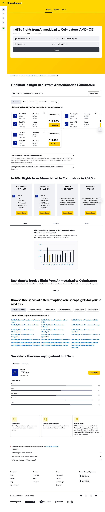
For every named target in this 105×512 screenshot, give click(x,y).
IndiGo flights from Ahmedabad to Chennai (25, 339)
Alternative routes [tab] (19, 309)
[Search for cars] (3, 18)
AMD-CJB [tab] (56, 290)
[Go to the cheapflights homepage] (15, 3)
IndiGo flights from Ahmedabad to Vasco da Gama (25, 321)
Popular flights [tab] (93, 309)
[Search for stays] (3, 14)
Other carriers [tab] (50, 309)
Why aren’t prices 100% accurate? (24, 460)
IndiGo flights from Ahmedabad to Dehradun (52, 326)
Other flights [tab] (79, 309)
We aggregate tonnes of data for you (24, 456)
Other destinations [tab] (65, 309)
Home (11, 75)
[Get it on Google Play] (84, 476)
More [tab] (86, 223)
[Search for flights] (3, 9)
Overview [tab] (16, 364)
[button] (3, 3)
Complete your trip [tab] (35, 309)
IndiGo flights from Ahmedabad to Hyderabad (52, 336)
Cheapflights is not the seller (22, 453)
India (22, 75)
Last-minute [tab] (43, 102)
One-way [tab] (54, 102)
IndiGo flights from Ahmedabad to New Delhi (54, 321)
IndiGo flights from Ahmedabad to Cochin (25, 325)
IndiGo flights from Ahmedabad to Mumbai (85, 335)
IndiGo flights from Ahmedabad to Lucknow (25, 342)
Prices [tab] (25, 223)
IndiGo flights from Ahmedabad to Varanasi (25, 345)
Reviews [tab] (25, 364)
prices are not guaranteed (51, 446)
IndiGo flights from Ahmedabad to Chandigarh (52, 331)
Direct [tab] (32, 102)
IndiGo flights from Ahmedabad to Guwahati (82, 331)
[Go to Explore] (3, 22)
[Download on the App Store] (84, 481)
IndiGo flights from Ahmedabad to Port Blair (55, 339)
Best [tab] (24, 102)
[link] (21, 213)
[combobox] (37, 34)
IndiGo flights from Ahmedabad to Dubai (84, 320)
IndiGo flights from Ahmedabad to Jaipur (84, 342)
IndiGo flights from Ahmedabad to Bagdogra (82, 346)
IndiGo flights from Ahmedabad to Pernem (55, 342)
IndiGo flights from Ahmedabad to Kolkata (85, 339)
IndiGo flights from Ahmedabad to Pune (54, 345)
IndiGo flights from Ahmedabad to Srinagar (85, 325)
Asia (17, 75)
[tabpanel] (56, 251)
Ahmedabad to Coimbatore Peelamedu (36, 75)
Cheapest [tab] (16, 102)
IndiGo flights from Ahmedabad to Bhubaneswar (22, 331)
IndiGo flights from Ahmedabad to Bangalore (22, 336)
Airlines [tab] (56, 223)
